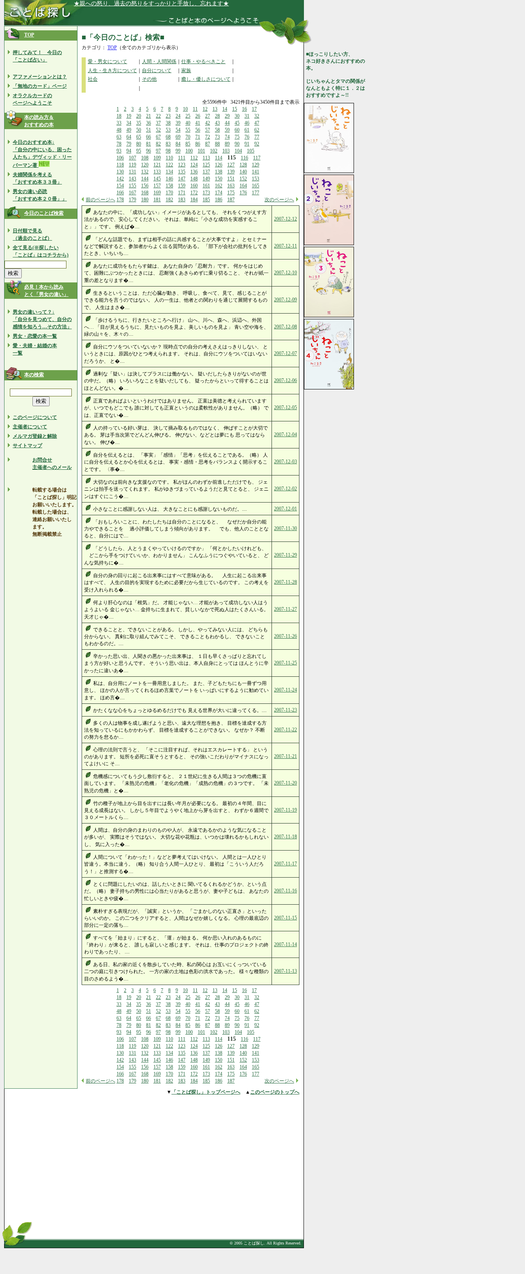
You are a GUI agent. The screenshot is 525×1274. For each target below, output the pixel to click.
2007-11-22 (285, 730)
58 (217, 130)
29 (227, 116)
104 (238, 151)
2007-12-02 (285, 488)
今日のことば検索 (44, 213)
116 (244, 158)
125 (206, 165)
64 (128, 137)
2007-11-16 (285, 891)
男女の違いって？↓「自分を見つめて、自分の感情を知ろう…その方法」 (42, 319)
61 (246, 130)
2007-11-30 (285, 528)
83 (168, 144)
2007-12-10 (285, 272)
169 (157, 193)
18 (118, 116)
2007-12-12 (285, 219)
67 (158, 137)
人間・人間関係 (159, 61)
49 (128, 130)
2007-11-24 (285, 690)
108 (144, 158)
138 (218, 172)
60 (237, 130)
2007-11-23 (285, 710)
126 (218, 165)
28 (217, 116)
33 (118, 123)
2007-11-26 (285, 636)
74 (227, 137)
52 (158, 130)
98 (168, 151)
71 (197, 137)
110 (169, 158)
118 (120, 165)
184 (194, 199)
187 (231, 199)
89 (227, 144)
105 (250, 151)
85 (187, 144)
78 (118, 144)
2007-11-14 (285, 944)
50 (138, 130)
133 (157, 172)
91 (246, 144)
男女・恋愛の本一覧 (35, 336)
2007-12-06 (285, 380)
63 (118, 137)
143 (132, 179)
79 (128, 144)
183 (181, 199)
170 (169, 193)
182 (169, 199)
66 (148, 137)
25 (187, 116)
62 (256, 130)
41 (197, 123)
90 (237, 144)
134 (169, 172)
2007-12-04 (285, 434)
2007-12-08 (285, 327)
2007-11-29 (285, 555)
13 (214, 109)
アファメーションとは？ (40, 77)
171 (181, 193)
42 (207, 123)
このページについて (35, 417)
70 (187, 137)
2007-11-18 (285, 836)
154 (120, 186)
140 (243, 172)
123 (181, 165)
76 (246, 137)
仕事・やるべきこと (203, 61)
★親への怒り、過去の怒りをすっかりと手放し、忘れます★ (151, 3)
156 (144, 186)
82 (158, 144)
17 (254, 109)
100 (189, 151)
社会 (93, 79)
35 (138, 123)
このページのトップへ (274, 1092)
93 (118, 151)
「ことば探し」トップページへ (205, 1092)
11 (195, 109)
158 (169, 186)
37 (158, 123)
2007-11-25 (285, 663)
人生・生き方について (112, 70)
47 (256, 123)
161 (206, 186)
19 (128, 116)
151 (231, 179)
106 (120, 158)
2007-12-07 (285, 353)
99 (178, 151)
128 (243, 165)
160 (194, 186)
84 (178, 144)
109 (157, 158)
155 (132, 186)
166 (120, 193)
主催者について (30, 427)
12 (205, 109)
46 (246, 123)
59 (227, 130)
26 (197, 116)
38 (168, 123)
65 (138, 137)
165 (255, 186)
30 (237, 116)
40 (187, 123)
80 (138, 144)
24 (178, 116)
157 (157, 186)
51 (148, 130)
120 (144, 165)
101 (201, 151)
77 (256, 137)
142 (120, 179)
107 (132, 158)
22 (158, 116)
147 (181, 179)
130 (120, 172)
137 (206, 172)
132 (144, 172)
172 (194, 193)
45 (237, 123)
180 (144, 199)
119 (132, 165)
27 (207, 116)
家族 (186, 70)
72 (207, 137)
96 (148, 151)
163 (231, 186)
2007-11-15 (285, 918)
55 (187, 130)
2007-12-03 (285, 461)
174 (218, 193)
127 (231, 165)
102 (213, 151)
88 (217, 144)
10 (185, 109)
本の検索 (34, 375)
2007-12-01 (285, 509)
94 (128, 151)
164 (243, 186)
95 (138, 151)
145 (157, 179)
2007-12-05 (285, 407)
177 (255, 193)
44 (227, 123)
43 (217, 123)
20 (138, 116)
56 (197, 130)
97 (158, 151)
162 (218, 186)
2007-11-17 (285, 864)
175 (231, 193)
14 (224, 109)
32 (256, 116)
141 (255, 172)
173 (206, 193)
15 (234, 109)
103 (226, 151)
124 (194, 165)
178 (120, 199)
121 (157, 165)
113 (206, 158)
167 (132, 193)
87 (207, 144)
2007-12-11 (285, 246)
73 (217, 137)
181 (157, 199)
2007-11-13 (285, 971)
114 (218, 158)
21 (148, 116)
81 (148, 144)
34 (128, 123)
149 (206, 179)
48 (118, 130)
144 (144, 179)
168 (144, 193)
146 (169, 179)
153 (255, 179)
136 (194, 172)
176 (243, 193)
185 (206, 199)
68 (168, 137)
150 (218, 179)
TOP (29, 35)
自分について (156, 70)
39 (178, 123)
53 (168, 130)
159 (181, 186)
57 (207, 130)
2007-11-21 (285, 756)
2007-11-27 (285, 609)
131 (132, 172)
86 (197, 144)
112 (194, 158)
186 (218, 199)
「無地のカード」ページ (40, 86)
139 (231, 172)
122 (169, 165)
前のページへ (100, 199)
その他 (149, 79)
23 (168, 116)
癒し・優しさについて (206, 79)
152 (243, 179)
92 (256, 144)
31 (246, 116)
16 (244, 109)
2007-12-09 (285, 300)
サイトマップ (27, 445)
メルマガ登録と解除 (35, 436)
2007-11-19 (285, 810)
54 (178, 130)
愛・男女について (107, 61)
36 (148, 123)
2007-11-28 (285, 582)
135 (181, 172)
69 (178, 137)
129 (255, 165)
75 (237, 137)
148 (194, 179)
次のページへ (279, 199)
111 (181, 158)
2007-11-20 (285, 783)
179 (132, 199)
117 (256, 158)
